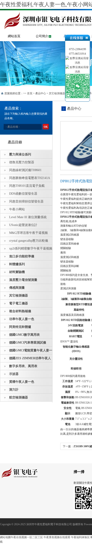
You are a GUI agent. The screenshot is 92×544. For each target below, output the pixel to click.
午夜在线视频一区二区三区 (27, 537)
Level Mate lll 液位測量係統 (28, 217)
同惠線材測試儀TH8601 (25, 170)
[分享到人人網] (30, 490)
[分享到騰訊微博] (23, 490)
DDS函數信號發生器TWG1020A (18, 195)
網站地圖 (5, 537)
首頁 (29, 93)
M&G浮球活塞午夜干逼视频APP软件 (24, 234)
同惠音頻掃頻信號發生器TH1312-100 (22, 203)
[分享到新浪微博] (16, 490)
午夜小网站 (17, 209)
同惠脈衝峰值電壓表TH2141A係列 (25, 179)
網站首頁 (14, 36)
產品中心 (40, 93)
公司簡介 (42, 36)
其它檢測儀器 (57, 93)
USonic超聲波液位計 (23, 225)
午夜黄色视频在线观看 (57, 537)
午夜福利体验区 (80, 537)
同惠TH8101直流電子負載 (27, 185)
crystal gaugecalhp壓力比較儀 (28, 240)
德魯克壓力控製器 (21, 162)
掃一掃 (79, 472)
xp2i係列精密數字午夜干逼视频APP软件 (26, 250)
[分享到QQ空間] (10, 490)
